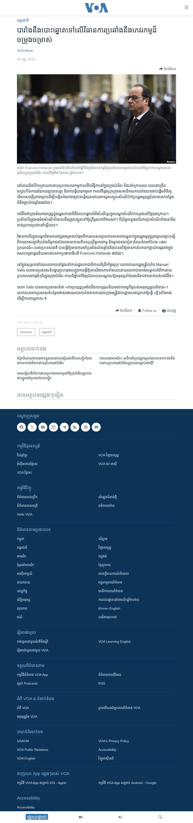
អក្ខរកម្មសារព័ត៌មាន (110, 582)
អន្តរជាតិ (23, 20)
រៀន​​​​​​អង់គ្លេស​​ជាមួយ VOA (32, 650)
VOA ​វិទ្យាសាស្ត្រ (108, 455)
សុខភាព (22, 608)
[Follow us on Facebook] (21, 427)
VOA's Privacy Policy (113, 741)
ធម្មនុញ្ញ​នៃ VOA (27, 716)
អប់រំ (19, 617)
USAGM (23, 741)
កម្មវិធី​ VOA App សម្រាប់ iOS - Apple (41, 783)
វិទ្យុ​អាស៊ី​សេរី (105, 758)
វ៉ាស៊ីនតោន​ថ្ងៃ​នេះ (27, 464)
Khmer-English (109, 608)
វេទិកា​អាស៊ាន (106, 506)
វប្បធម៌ (102, 556)
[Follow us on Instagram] (53, 427)
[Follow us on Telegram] (64, 427)
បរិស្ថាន (103, 539)
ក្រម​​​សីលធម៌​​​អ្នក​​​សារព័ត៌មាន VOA (119, 708)
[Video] (81, 817)
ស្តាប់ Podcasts (27, 683)
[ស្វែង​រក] (160, 817)
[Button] (167, 69)
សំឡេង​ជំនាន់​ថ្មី (107, 497)
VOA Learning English (114, 641)
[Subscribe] (96, 427)
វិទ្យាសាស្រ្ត (104, 547)
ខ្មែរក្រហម (104, 565)
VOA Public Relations (32, 750)
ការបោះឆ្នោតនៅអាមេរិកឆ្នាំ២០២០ (118, 600)
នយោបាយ (23, 582)
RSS (101, 683)
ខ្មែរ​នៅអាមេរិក (25, 565)
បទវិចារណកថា (107, 617)
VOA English (26, 758)
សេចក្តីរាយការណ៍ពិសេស (113, 573)
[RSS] (74, 427)
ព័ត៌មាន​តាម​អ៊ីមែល (109, 675)
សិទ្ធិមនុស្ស (23, 600)
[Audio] (120, 817)
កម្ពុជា (20, 539)
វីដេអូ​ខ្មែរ (22, 455)
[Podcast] (85, 427)
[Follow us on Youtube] (42, 427)
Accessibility (107, 750)
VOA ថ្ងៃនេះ (24, 472)
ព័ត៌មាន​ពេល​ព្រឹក (27, 497)
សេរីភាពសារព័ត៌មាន (110, 591)
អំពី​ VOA (23, 708)
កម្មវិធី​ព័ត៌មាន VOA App (32, 675)
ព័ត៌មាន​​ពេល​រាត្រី (27, 506)
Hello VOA (24, 514)
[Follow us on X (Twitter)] (32, 427)
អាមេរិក (21, 556)
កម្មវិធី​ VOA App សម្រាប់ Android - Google (127, 783)
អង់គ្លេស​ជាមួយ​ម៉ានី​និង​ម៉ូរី (32, 641)
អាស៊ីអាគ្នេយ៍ (24, 573)
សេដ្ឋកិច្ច (22, 591)
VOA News (25, 50)
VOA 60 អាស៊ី (107, 464)
